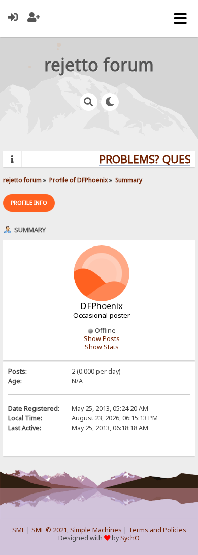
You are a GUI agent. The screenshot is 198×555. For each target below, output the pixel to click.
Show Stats (102, 347)
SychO (130, 538)
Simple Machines (96, 530)
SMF (18, 530)
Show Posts (102, 338)
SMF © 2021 (49, 530)
